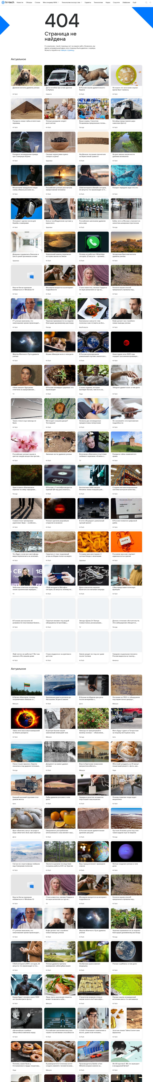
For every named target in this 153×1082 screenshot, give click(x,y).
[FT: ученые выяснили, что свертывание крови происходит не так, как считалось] (26, 313)
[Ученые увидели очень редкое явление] (126, 713)
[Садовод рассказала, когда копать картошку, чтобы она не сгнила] (126, 680)
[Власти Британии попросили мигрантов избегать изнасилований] (93, 890)
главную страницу (67, 50)
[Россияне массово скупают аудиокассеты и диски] (126, 547)
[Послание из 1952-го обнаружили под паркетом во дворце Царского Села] (126, 823)
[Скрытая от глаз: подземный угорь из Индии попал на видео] (59, 547)
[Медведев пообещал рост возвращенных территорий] (93, 747)
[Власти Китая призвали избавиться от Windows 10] (26, 280)
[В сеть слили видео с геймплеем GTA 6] (26, 747)
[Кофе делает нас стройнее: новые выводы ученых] (126, 313)
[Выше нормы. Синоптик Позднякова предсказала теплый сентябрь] (93, 114)
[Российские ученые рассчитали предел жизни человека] (59, 180)
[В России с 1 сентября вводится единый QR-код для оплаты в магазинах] (59, 480)
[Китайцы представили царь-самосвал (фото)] (126, 114)
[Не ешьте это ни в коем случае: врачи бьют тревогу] (126, 80)
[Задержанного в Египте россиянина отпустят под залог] (26, 680)
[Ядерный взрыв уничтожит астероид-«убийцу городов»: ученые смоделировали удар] (59, 713)
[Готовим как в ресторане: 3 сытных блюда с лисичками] (93, 547)
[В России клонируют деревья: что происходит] (59, 380)
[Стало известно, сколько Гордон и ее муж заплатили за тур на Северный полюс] (93, 280)
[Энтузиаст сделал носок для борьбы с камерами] (26, 214)
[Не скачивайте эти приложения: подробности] (126, 413)
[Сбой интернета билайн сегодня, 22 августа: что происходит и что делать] (93, 180)
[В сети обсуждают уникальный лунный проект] (93, 513)
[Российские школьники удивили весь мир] (93, 214)
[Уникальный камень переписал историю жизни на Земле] (59, 247)
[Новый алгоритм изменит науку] (93, 780)
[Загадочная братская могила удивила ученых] (126, 247)
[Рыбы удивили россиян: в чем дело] (59, 923)
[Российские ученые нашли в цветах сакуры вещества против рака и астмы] (26, 447)
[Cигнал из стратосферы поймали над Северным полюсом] (26, 990)
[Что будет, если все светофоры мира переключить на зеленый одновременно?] (26, 547)
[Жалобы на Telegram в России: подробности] (93, 680)
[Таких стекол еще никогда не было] (26, 413)
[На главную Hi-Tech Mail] (9, 2)
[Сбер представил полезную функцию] (126, 580)
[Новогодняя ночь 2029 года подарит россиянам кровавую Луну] (126, 347)
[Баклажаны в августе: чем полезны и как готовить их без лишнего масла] (93, 313)
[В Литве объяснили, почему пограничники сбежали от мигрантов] (26, 823)
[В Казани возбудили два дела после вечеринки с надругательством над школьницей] (93, 823)
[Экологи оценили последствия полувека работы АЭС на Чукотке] (59, 990)
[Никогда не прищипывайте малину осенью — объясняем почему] (93, 856)
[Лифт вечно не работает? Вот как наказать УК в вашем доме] (26, 647)
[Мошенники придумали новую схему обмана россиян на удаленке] (26, 180)
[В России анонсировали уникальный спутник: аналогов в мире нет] (93, 347)
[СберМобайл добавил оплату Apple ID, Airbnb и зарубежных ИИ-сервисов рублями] (59, 747)
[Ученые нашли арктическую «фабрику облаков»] (59, 680)
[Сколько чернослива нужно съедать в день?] (59, 147)
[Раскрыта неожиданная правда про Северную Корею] (26, 147)
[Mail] (3, 2)
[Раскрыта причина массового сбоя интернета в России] (59, 780)
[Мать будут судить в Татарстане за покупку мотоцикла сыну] (126, 856)
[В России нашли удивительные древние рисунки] (93, 956)
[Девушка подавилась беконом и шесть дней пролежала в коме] (26, 247)
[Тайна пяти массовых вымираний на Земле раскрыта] (26, 856)
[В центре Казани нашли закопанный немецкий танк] (59, 856)
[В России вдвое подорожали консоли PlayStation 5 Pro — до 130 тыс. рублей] (126, 747)
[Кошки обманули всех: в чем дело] (59, 347)
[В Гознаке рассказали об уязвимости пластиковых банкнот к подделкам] (26, 613)
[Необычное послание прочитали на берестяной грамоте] (93, 147)
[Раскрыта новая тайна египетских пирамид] (26, 114)
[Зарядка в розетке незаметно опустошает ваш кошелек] (93, 923)
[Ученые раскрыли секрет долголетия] (59, 114)
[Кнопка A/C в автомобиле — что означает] (26, 780)
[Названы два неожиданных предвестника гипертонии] (93, 413)
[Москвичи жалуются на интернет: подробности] (59, 280)
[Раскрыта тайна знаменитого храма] (126, 447)
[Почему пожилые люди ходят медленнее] (126, 923)
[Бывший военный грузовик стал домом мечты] (26, 923)
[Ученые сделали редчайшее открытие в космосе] (59, 513)
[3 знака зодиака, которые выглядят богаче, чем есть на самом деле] (93, 380)
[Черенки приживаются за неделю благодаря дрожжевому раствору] (59, 313)
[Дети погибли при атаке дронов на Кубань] (59, 80)
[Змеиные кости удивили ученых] (59, 447)
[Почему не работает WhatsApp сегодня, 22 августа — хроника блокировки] (93, 247)
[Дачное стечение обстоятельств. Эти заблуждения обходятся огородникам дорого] (126, 613)
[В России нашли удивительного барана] (93, 80)
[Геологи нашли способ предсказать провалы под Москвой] (126, 280)
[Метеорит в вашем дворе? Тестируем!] (59, 413)
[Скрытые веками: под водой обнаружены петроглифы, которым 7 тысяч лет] (59, 613)
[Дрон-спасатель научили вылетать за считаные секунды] (93, 580)
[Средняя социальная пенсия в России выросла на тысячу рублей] (126, 647)
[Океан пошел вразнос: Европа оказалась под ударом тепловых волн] (26, 890)
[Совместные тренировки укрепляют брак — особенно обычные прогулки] (26, 513)
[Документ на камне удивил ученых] (59, 890)
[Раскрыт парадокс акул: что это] (126, 180)
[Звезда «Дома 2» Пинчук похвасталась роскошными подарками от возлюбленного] (93, 613)
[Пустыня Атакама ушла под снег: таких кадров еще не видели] (126, 956)
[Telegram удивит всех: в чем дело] (126, 380)
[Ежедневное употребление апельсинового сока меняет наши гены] (59, 956)
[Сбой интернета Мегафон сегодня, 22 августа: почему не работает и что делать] (59, 580)
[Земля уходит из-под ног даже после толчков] (93, 647)
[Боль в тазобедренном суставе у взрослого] (59, 214)
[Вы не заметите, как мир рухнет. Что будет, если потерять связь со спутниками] (126, 780)
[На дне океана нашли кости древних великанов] (126, 147)
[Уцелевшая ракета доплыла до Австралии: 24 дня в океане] (59, 823)
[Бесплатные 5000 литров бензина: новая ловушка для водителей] (93, 480)
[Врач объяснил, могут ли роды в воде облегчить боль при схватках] (26, 956)
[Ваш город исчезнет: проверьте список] (93, 990)
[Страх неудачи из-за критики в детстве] (59, 647)
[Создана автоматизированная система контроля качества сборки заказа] (126, 480)
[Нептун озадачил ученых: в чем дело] (126, 990)
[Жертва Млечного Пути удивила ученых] (26, 347)
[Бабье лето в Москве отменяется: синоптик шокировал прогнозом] (126, 214)
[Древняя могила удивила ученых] (26, 80)
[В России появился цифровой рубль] (126, 513)
